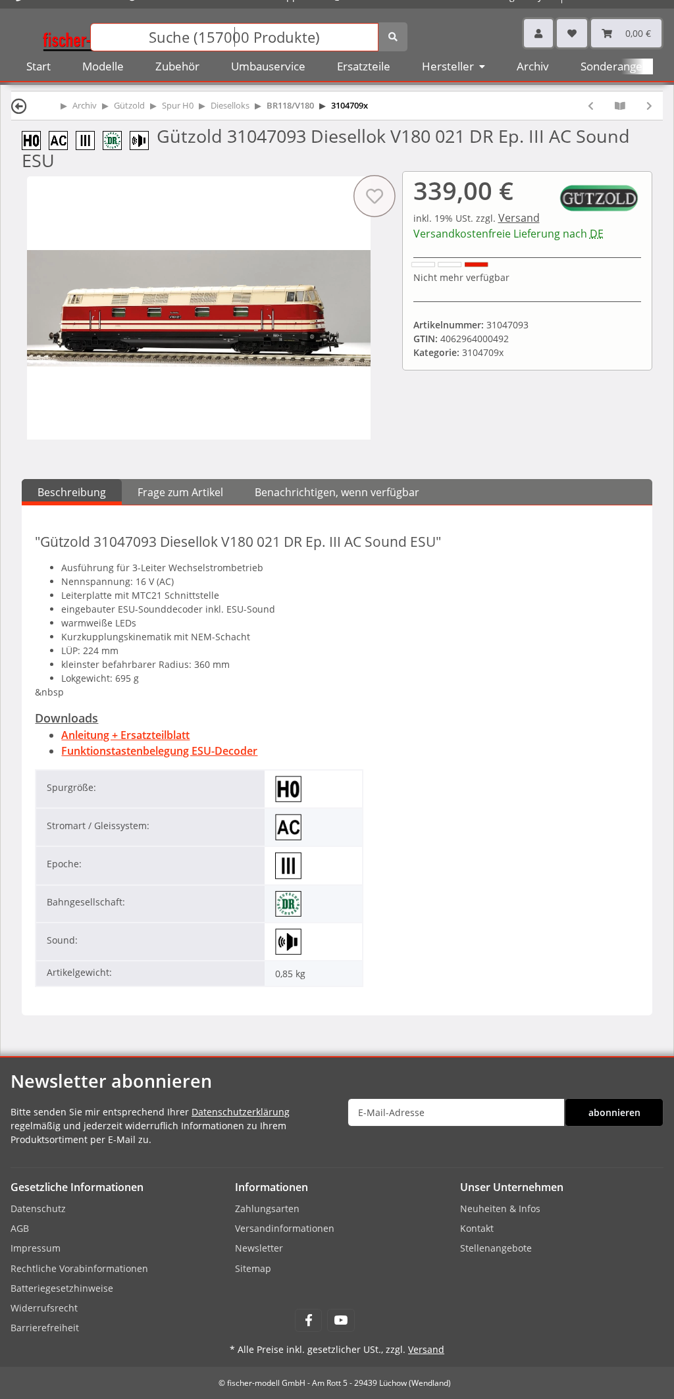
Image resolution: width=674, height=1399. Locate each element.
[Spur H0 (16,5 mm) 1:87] (35, 139)
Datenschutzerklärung (241, 1112)
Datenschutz (38, 1208)
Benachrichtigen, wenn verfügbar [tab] (337, 492)
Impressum (36, 1248)
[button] (538, 33)
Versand (519, 218)
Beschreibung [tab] (72, 492)
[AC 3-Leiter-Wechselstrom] (62, 139)
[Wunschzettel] (572, 33)
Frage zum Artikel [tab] (180, 492)
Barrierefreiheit (45, 1327)
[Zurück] (19, 105)
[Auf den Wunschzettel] (374, 196)
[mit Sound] (143, 139)
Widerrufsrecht (44, 1308)
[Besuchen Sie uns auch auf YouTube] (340, 1320)
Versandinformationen (284, 1228)
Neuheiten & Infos (500, 1208)
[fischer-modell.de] (89, 36)
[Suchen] (392, 36)
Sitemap (253, 1268)
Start (38, 66)
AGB (20, 1228)
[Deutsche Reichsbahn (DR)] (116, 139)
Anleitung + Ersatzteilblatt (125, 735)
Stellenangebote (496, 1248)
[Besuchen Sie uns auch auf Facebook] (308, 1320)
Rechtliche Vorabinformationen (79, 1268)
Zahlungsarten (267, 1208)
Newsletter (259, 1248)
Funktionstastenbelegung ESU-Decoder (159, 751)
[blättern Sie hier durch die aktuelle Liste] (620, 105)
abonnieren (614, 1112)
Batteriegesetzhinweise (62, 1288)
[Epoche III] (89, 139)
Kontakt (477, 1228)
